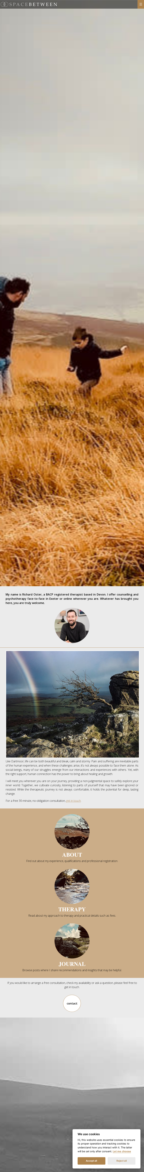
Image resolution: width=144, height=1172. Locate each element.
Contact (72, 1003)
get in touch (73, 801)
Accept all (91, 1160)
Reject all (121, 1160)
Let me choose (122, 1151)
